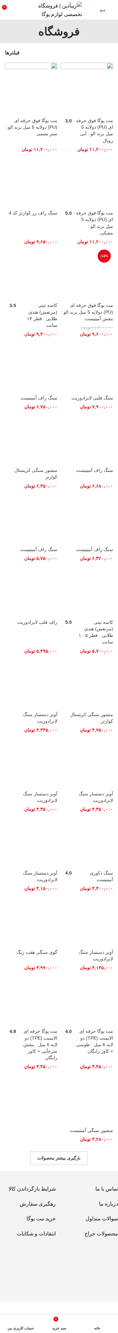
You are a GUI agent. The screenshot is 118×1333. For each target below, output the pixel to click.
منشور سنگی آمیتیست (91, 1130)
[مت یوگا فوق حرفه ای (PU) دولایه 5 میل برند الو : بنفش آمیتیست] (87, 273)
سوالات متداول (102, 1218)
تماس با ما (106, 1189)
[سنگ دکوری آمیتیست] (87, 841)
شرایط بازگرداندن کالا (32, 1189)
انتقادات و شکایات (36, 1233)
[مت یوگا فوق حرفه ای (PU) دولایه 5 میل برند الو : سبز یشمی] (31, 89)
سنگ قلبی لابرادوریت (92, 397)
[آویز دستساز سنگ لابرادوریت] (31, 683)
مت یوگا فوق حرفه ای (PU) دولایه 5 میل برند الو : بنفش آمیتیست (87, 312)
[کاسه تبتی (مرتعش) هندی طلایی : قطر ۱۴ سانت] (31, 273)
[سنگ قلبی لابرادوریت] (87, 366)
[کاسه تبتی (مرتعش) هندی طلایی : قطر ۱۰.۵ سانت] (87, 590)
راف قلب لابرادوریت (37, 622)
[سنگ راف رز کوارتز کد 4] (31, 181)
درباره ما (108, 1204)
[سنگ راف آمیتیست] (31, 366)
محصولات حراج (101, 1233)
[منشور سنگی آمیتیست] (87, 1098)
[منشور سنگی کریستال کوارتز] (31, 438)
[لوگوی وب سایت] (59, 9)
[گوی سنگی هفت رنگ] (31, 920)
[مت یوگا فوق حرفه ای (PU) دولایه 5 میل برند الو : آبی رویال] (87, 89)
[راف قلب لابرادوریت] (31, 590)
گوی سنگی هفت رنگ (36, 952)
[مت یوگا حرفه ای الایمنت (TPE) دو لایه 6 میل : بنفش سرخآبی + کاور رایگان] (31, 999)
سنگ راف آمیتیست (38, 397)
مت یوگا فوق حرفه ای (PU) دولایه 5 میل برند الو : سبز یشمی (31, 127)
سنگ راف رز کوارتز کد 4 (33, 212)
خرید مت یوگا (41, 1218)
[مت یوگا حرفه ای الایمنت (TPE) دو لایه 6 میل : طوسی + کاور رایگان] (87, 999)
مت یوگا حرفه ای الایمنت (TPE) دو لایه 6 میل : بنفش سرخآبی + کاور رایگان (40, 1044)
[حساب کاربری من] (19, 9)
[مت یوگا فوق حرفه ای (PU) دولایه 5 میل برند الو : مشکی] (87, 181)
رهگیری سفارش (38, 1204)
